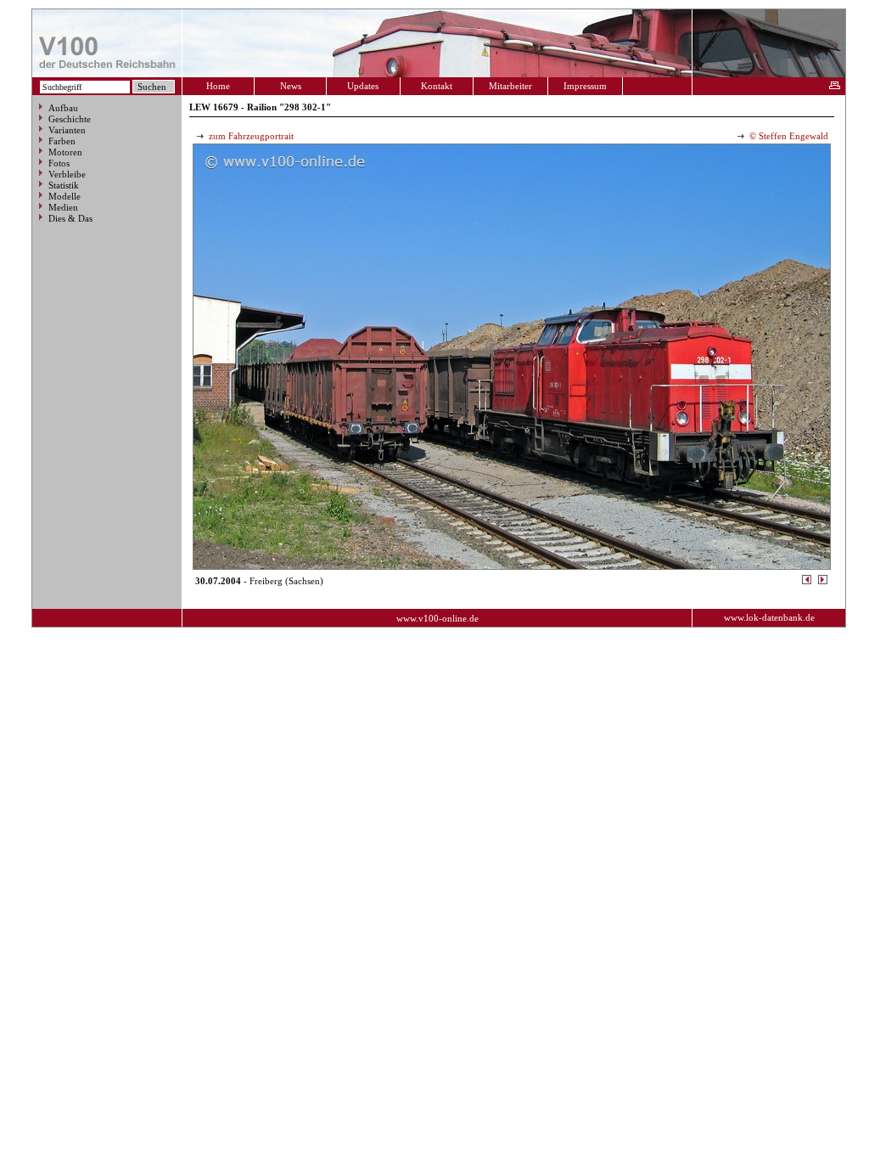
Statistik (63, 185)
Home (218, 86)
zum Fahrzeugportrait (250, 136)
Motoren (65, 152)
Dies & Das (70, 218)
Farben (62, 141)
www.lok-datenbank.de (769, 617)
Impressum (585, 86)
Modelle (64, 196)
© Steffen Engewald (787, 136)
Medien (63, 207)
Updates (362, 86)
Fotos (59, 163)
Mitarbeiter (510, 86)
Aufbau (63, 108)
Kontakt (436, 86)
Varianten (67, 130)
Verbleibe (67, 174)
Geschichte (69, 119)
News (290, 86)
